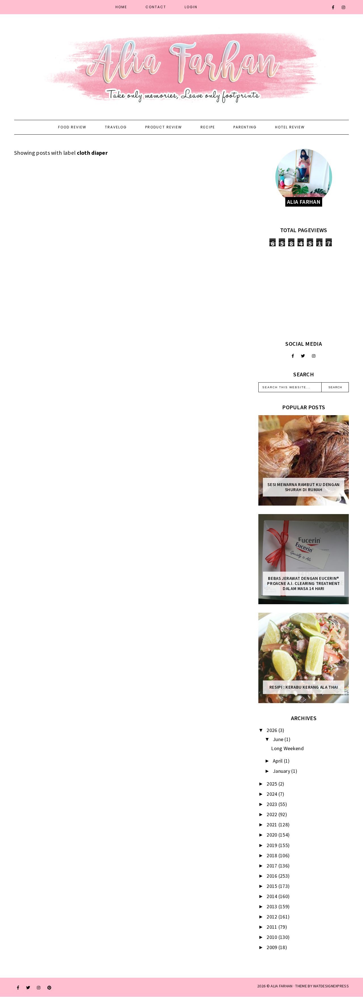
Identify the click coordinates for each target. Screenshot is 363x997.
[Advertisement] (303, 293)
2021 (272, 824)
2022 (272, 814)
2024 (272, 794)
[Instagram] (344, 7)
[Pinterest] (49, 987)
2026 (272, 730)
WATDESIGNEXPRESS (331, 985)
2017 (272, 865)
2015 (272, 886)
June (279, 739)
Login (191, 7)
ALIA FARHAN (281, 985)
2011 (272, 927)
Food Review (72, 127)
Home (121, 7)
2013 (272, 906)
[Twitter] (303, 356)
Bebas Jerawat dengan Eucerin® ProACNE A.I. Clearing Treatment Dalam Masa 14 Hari (303, 583)
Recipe (208, 127)
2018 (272, 855)
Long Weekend (287, 748)
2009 (272, 947)
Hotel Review (290, 127)
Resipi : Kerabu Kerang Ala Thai (303, 687)
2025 (272, 783)
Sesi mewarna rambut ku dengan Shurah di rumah (303, 487)
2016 (272, 876)
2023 (272, 804)
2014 (272, 896)
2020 (272, 834)
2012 (272, 916)
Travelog (116, 127)
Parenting (245, 127)
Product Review (163, 127)
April (278, 761)
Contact (155, 7)
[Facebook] (333, 7)
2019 (272, 845)
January (282, 771)
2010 (272, 937)
